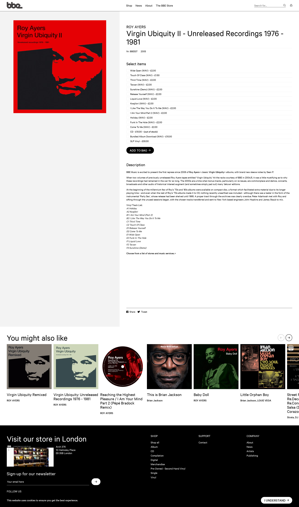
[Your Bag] (291, 5)
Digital (154, 459)
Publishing (252, 455)
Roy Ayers (194, 172)
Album (154, 446)
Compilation (157, 455)
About (148, 5)
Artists (250, 451)
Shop (129, 5)
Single (154, 472)
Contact (203, 442)
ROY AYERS (136, 26)
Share (132, 311)
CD (152, 451)
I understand (275, 500)
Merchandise (158, 464)
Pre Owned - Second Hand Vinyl (168, 468)
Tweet (144, 311)
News (138, 5)
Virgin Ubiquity (216, 172)
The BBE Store (164, 5)
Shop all (155, 442)
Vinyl (153, 477)
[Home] (14, 7)
